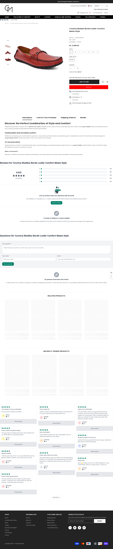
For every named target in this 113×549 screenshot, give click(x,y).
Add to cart (84, 82)
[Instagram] (74, 527)
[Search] (101, 6)
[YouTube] (84, 527)
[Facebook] (70, 527)
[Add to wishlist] (103, 82)
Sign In (106, 13)
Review (83, 117)
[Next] (8, 64)
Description (27, 117)
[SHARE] (106, 82)
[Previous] (8, 40)
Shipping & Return (68, 117)
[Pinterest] (79, 527)
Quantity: (72, 65)
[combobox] (99, 6)
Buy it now (88, 87)
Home (6, 23)
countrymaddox (79, 37)
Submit (99, 521)
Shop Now (64, 1)
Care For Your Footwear (46, 117)
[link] (17, 336)
